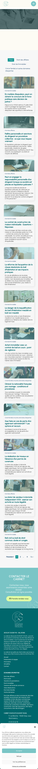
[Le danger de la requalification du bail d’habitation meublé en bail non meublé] (19, 296)
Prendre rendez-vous (20, 599)
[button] (35, 727)
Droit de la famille (9, 690)
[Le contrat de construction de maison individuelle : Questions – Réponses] (19, 210)
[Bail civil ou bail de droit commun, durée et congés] (19, 526)
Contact (6, 666)
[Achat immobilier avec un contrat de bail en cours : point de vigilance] (19, 333)
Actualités (7, 664)
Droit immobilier (9, 683)
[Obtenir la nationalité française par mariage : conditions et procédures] (19, 372)
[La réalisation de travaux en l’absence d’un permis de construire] (19, 445)
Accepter (19, 751)
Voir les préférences (19, 762)
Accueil (6, 657)
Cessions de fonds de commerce (14, 685)
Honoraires (7, 662)
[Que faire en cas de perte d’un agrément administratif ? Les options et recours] (19, 409)
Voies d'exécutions (9, 688)
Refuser (19, 756)
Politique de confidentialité (19, 766)
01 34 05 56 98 (13, 722)
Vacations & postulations (11, 681)
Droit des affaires (9, 676)
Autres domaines (9, 692)
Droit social (7, 679)
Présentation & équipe (11, 659)
